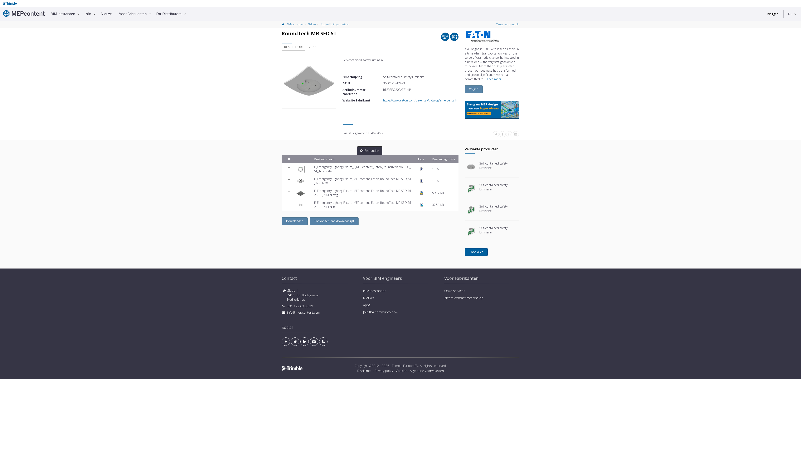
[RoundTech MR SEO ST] (309, 81)
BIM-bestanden (63, 13)
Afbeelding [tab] (295, 47)
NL (790, 14)
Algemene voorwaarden (427, 371)
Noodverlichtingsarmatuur (334, 24)
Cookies (401, 371)
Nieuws (106, 13)
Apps (366, 305)
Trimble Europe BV (405, 366)
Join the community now (380, 312)
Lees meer (494, 79)
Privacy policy (384, 371)
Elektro (312, 24)
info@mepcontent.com (303, 312)
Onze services (454, 291)
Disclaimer (364, 371)
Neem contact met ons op (463, 298)
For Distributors (168, 13)
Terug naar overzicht (507, 24)
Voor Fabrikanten (133, 13)
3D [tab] (314, 47)
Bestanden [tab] (371, 151)
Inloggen (772, 14)
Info (88, 13)
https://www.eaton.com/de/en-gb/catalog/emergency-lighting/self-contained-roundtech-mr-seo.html (450, 100)
